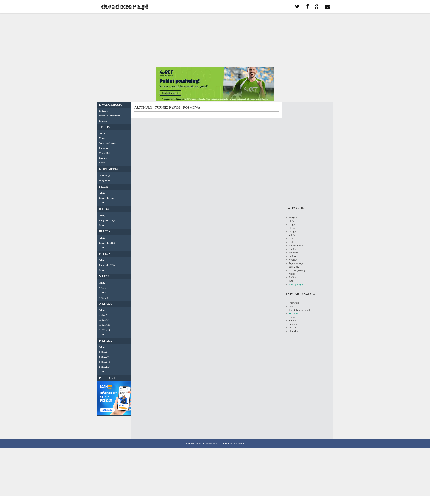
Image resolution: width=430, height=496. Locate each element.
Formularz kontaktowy (109, 115)
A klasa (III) (104, 325)
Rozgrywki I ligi (106, 198)
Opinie (102, 133)
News (291, 306)
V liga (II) (103, 297)
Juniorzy (293, 256)
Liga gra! (103, 158)
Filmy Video (104, 180)
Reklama (103, 121)
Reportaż (293, 324)
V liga (104, 276)
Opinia (292, 317)
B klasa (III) (104, 362)
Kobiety (293, 259)
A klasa (105, 303)
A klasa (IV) (104, 329)
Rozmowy (103, 148)
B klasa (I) (103, 352)
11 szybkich (104, 153)
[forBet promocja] (215, 100)
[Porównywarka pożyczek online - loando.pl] (114, 414)
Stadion (292, 277)
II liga (104, 209)
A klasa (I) (103, 315)
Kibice (292, 273)
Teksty (105, 127)
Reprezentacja (296, 263)
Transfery (293, 252)
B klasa (105, 341)
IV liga (104, 254)
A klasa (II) (104, 320)
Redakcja (103, 111)
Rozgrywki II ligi (107, 220)
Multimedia (108, 169)
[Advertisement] (215, 40)
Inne (291, 280)
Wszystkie (294, 217)
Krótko (102, 162)
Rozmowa (294, 313)
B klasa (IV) (104, 367)
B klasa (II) (104, 357)
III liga (104, 231)
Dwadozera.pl (111, 104)
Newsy (102, 138)
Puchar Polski (296, 245)
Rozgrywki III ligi (107, 243)
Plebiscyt (107, 378)
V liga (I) (103, 287)
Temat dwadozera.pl (108, 143)
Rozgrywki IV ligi (107, 265)
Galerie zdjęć (105, 175)
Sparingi (293, 249)
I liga (103, 186)
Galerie (102, 202)
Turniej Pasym (296, 284)
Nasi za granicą (297, 270)
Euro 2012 (294, 266)
